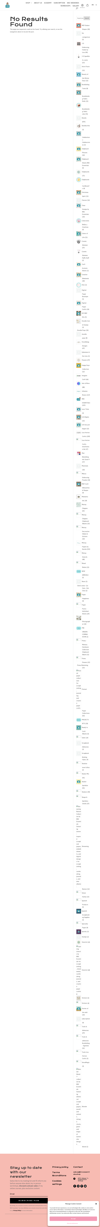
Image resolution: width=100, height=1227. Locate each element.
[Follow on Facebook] (74, 1186)
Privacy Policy (17, 1210)
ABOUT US (38, 3)
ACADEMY (48, 3)
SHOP (28, 3)
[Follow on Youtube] (85, 1186)
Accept (73, 1218)
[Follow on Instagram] (78, 1186)
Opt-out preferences (72, 1223)
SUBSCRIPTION (59, 3)
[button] (96, 1204)
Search (87, 18)
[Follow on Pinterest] (81, 1186)
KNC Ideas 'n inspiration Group (83, 1179)
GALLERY (76, 6)
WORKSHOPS (65, 6)
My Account (82, 7)
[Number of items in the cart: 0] (87, 5)
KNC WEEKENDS (73, 3)
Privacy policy (60, 1167)
